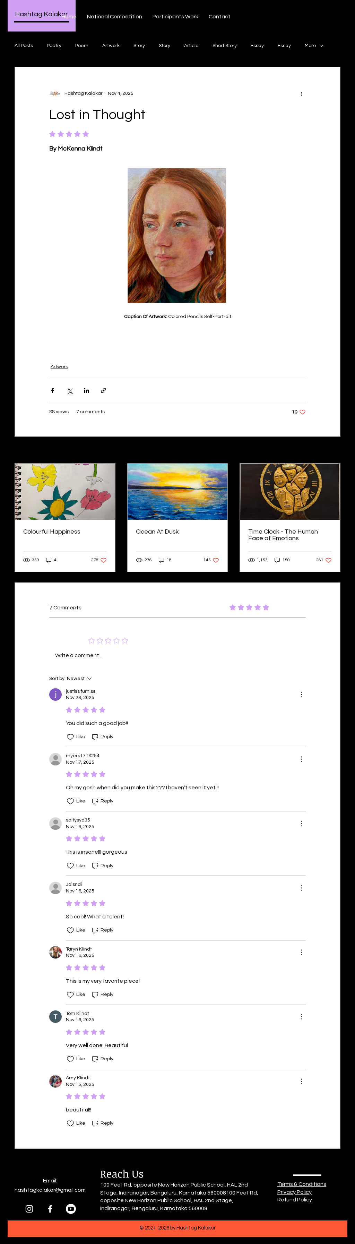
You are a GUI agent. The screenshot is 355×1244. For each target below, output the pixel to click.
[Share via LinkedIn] (86, 390)
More (310, 45)
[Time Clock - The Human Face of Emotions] (290, 492)
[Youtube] (71, 1209)
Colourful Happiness (51, 531)
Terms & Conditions (301, 1184)
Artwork (111, 45)
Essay (257, 45)
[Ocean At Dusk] (178, 492)
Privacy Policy (294, 1192)
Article (191, 45)
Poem (81, 45)
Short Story (225, 45)
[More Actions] (301, 694)
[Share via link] (103, 390)
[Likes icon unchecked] (70, 737)
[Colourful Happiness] (65, 492)
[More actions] (301, 93)
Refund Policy (294, 1199)
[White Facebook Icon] (50, 1209)
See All (332, 450)
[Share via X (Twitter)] (69, 390)
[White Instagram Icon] (29, 1209)
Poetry (54, 45)
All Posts (24, 45)
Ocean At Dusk (157, 531)
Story (139, 45)
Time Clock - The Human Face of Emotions (283, 535)
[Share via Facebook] (52, 390)
